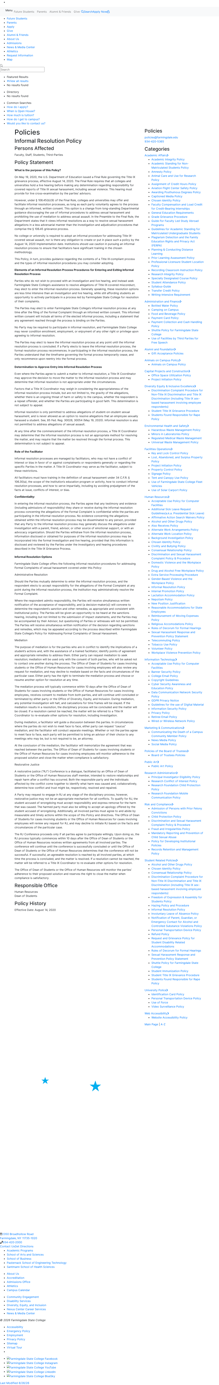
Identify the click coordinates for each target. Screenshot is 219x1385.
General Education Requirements (172, 212)
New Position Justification (168, 603)
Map (9, 59)
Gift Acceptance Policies (167, 353)
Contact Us (7, 1246)
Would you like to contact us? (26, 123)
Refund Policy (160, 934)
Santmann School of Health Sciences (31, 1267)
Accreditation (15, 1277)
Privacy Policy (160, 712)
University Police (155, 990)
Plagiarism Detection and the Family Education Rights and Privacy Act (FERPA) (174, 241)
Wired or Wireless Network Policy (173, 721)
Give (77, 11)
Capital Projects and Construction (167, 371)
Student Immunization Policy (169, 971)
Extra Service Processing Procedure (174, 574)
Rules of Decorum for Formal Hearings (176, 628)
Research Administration (160, 773)
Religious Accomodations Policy (172, 624)
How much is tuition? (20, 115)
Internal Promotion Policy (167, 591)
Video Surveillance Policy (167, 1006)
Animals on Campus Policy (162, 360)
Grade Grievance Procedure (169, 216)
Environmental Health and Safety (166, 426)
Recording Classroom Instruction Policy (177, 270)
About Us (13, 39)
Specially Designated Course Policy (174, 278)
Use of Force (159, 1002)
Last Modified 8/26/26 (14, 1383)
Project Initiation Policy (166, 379)
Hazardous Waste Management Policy (176, 430)
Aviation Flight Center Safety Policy (174, 188)
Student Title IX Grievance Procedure (175, 410)
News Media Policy (163, 740)
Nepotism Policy (162, 599)
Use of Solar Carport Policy (169, 490)
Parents (42, 11)
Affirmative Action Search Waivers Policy (177, 517)
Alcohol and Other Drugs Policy (171, 521)
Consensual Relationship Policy (171, 550)
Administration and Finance (162, 301)
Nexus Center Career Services (26, 1309)
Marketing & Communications (164, 727)
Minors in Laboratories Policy (170, 434)
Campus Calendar (18, 1290)
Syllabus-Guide (161, 286)
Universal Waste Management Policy (174, 442)
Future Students (24, 11)
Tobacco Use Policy (164, 644)
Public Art (151, 762)
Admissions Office (18, 1282)
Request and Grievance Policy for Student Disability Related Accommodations (173, 942)
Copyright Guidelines (165, 680)
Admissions (14, 43)
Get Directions (24, 1246)
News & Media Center (21, 47)
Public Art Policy (162, 766)
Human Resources (156, 497)
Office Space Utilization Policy (171, 375)
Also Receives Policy (164, 525)
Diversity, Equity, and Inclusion (26, 1305)
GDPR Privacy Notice (165, 700)
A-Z (163, 1024)
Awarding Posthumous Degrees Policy (176, 192)
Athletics (12, 51)
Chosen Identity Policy (166, 200)
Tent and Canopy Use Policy (169, 477)
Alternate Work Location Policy (171, 533)
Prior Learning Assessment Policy (173, 257)
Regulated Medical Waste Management (176, 438)
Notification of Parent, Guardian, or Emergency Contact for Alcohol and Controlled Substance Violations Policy (176, 922)
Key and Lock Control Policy (169, 453)
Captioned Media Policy (166, 196)
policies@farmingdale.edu (161, 137)
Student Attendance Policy (168, 282)
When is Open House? (21, 111)
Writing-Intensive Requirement (170, 294)
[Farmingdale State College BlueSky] (31, 1376)
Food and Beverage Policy (168, 313)
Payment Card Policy (165, 318)
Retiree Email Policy (164, 717)
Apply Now (100, 11)
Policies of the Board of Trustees (166, 751)
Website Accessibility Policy (169, 1017)
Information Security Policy (168, 708)
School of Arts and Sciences (25, 1254)
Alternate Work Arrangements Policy (174, 529)
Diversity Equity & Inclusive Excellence (169, 386)
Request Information (20, 55)
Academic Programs (20, 1250)
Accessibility (15, 1327)
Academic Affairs (156, 155)
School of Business (19, 1258)
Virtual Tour (14, 1347)
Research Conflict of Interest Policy (174, 781)
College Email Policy (164, 676)
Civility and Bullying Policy (168, 546)
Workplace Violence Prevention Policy (176, 652)
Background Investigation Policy (172, 538)
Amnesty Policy (161, 171)
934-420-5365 (154, 141)
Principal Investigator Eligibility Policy (175, 777)
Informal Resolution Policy (168, 587)
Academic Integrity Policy (168, 159)
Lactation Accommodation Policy (173, 595)
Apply (10, 26)
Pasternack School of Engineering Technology (37, 1262)
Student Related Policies (160, 860)
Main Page (151, 1024)
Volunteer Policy (161, 648)
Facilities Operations (158, 449)
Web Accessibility (156, 1013)
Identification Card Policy (167, 994)
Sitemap (12, 1343)
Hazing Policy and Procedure (170, 905)
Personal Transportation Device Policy (176, 930)
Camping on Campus (165, 309)
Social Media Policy (164, 744)
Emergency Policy (18, 1331)
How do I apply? (17, 107)
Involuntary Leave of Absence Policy (175, 913)
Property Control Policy (166, 469)
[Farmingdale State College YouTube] (31, 1367)
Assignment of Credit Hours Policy (173, 184)
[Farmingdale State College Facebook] (32, 1358)
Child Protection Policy (166, 816)
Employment (15, 1335)
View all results (18, 81)
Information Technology (160, 659)
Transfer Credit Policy (165, 290)
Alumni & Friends (60, 11)
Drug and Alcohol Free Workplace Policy (177, 570)
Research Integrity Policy (167, 274)
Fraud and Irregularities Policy (170, 829)
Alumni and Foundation (159, 349)
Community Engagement (23, 1297)
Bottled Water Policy (164, 305)
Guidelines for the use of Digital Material (177, 704)
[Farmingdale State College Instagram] (32, 1363)
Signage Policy (161, 473)
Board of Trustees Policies (168, 755)
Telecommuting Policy (165, 640)
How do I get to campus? (23, 119)
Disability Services (19, 1301)
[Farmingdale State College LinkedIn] (31, 1371)
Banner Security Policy (166, 671)
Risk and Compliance (158, 804)
